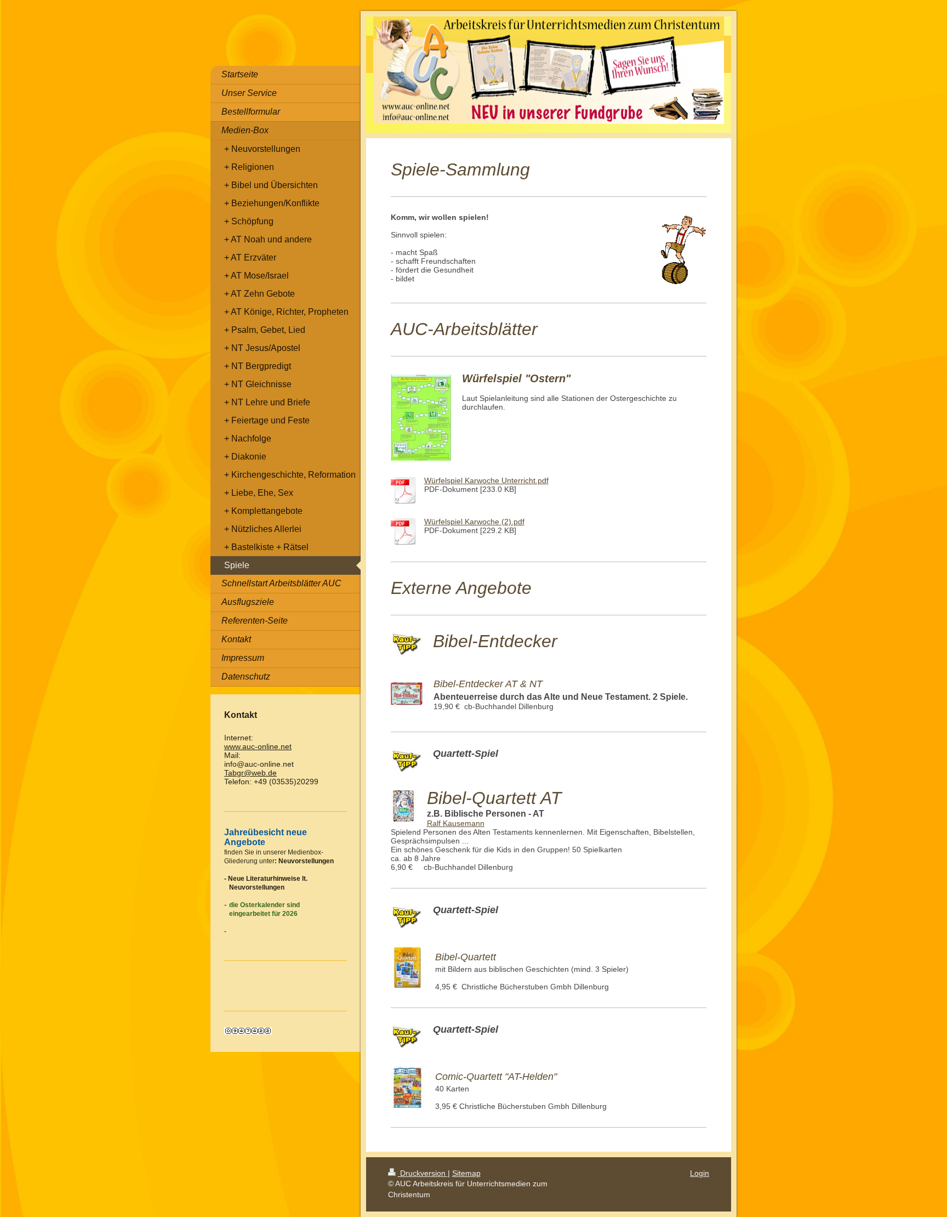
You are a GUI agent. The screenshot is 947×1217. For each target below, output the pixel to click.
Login (699, 1173)
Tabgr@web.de (250, 772)
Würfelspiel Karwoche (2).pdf (474, 521)
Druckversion (423, 1173)
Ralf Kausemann (455, 823)
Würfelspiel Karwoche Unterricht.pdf (486, 480)
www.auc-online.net (258, 746)
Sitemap (466, 1173)
